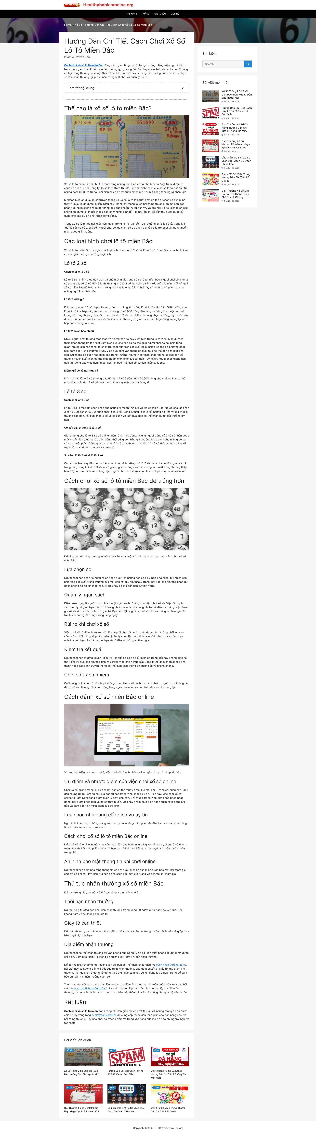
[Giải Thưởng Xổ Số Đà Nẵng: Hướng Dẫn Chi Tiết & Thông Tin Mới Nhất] (170, 1056)
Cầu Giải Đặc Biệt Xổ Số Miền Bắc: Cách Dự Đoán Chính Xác (236, 161)
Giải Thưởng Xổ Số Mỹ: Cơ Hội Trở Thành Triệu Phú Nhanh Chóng (235, 194)
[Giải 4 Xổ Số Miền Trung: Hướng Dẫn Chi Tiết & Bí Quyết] (170, 1093)
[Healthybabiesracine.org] (72, 4)
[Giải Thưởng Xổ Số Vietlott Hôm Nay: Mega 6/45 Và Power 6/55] (83, 1093)
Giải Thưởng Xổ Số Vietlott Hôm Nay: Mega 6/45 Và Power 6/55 (236, 144)
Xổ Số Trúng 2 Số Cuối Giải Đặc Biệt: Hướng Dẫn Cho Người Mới (237, 94)
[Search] (248, 64)
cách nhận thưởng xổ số (171, 964)
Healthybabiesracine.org (108, 4)
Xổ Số (69, 1050)
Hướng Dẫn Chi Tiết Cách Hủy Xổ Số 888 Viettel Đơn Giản (237, 111)
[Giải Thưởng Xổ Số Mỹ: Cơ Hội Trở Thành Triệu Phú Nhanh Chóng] (210, 195)
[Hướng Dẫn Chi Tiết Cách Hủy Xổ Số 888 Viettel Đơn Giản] (126, 1056)
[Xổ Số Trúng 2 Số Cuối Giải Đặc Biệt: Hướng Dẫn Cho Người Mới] (83, 1056)
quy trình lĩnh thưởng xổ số (90, 988)
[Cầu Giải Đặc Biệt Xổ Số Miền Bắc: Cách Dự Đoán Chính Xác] (126, 1093)
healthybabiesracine (104, 1015)
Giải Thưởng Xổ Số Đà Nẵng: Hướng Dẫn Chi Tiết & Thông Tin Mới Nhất (168, 1074)
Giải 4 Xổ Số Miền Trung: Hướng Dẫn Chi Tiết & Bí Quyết (236, 177)
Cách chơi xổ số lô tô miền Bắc (83, 65)
